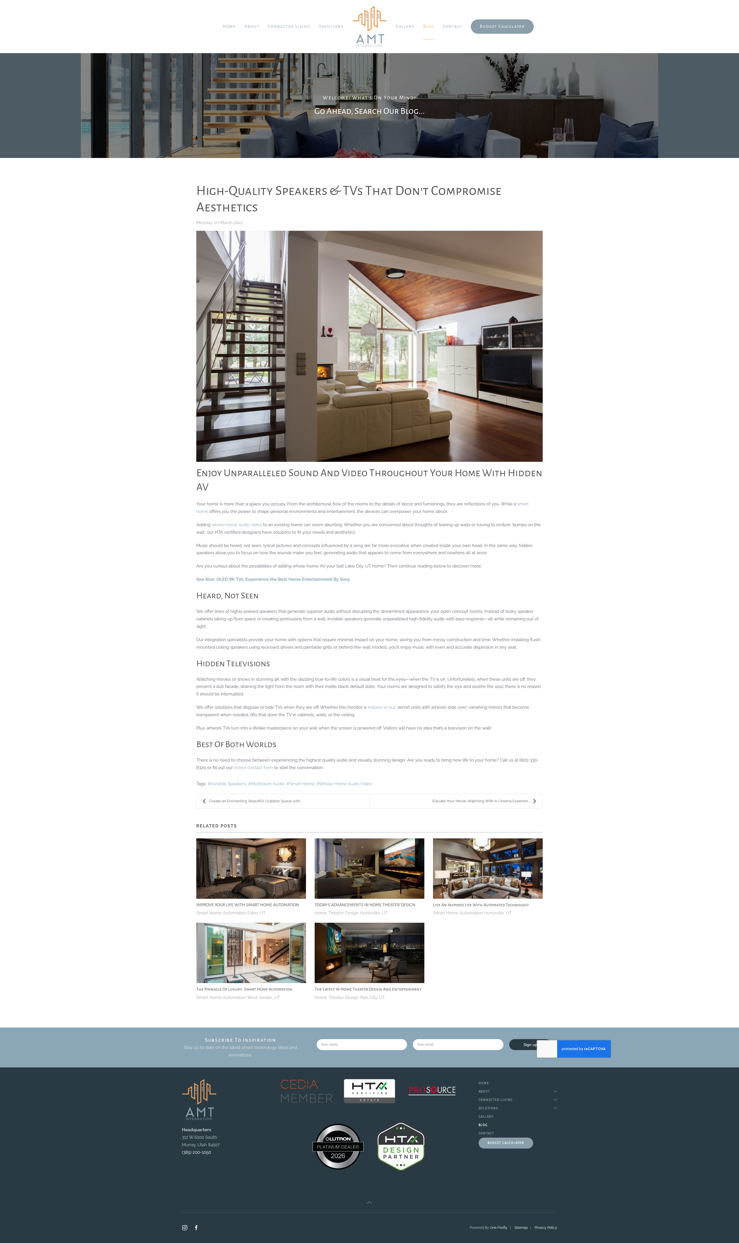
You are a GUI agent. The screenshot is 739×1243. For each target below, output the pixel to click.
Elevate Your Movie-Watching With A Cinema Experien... (481, 801)
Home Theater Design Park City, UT (350, 997)
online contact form (253, 767)
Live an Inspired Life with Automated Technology (481, 905)
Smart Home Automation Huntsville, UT (472, 912)
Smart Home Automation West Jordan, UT (238, 997)
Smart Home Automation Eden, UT (231, 912)
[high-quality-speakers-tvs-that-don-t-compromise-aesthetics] (369, 346)
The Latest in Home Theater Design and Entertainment (368, 989)
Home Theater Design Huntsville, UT (351, 912)
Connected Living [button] (289, 26)
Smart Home (302, 783)
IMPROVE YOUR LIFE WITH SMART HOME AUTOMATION (247, 905)
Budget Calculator (502, 26)
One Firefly (498, 1228)
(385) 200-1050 (196, 1152)
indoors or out (381, 707)
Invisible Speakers (228, 783)
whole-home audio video (237, 524)
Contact (452, 26)
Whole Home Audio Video (346, 783)
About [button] (252, 26)
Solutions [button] (331, 26)
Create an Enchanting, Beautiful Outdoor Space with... (255, 801)
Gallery (405, 26)
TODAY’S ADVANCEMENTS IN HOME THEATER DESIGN (365, 905)
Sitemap (521, 1228)
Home (229, 26)
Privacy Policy (546, 1228)
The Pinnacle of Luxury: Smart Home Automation (244, 989)
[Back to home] (369, 26)
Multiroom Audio (267, 783)
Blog (428, 26)
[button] (369, 1202)
